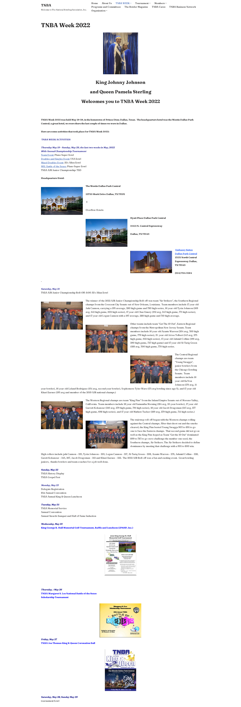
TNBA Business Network (182, 6)
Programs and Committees (106, 6)
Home (94, 3)
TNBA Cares (158, 6)
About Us (107, 3)
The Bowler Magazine (136, 6)
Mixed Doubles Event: (52, 162)
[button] (130, 3)
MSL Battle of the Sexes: (54, 166)
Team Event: (47, 155)
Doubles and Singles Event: (55, 158)
